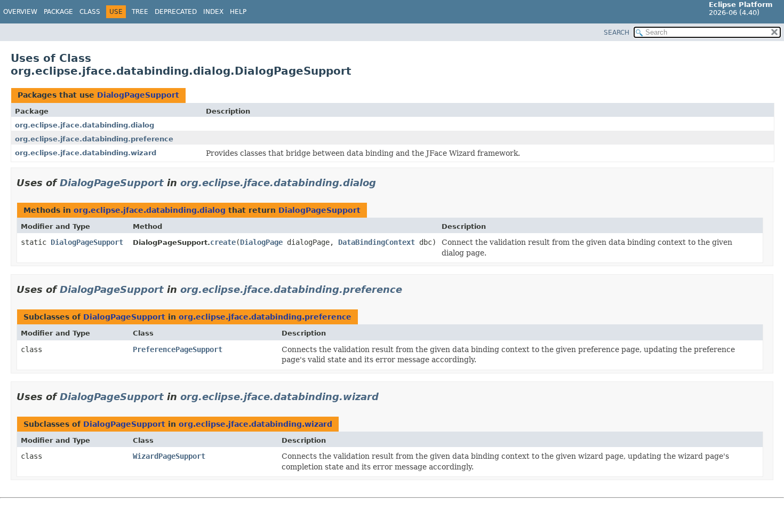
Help (238, 11)
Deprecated (176, 11)
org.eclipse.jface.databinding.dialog (84, 125)
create (223, 242)
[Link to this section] (383, 182)
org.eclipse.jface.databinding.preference (94, 139)
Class (89, 11)
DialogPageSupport (138, 95)
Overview (20, 11)
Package (58, 11)
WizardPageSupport (169, 456)
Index (213, 11)
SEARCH (616, 32)
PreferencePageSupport (177, 349)
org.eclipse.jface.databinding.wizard (85, 153)
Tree (140, 11)
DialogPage (261, 242)
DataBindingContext (376, 242)
